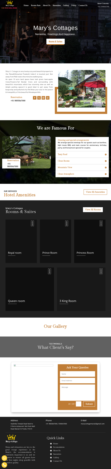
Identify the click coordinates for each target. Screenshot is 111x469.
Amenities (57, 6)
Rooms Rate (36, 6)
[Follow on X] (39, 98)
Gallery (66, 6)
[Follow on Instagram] (43, 98)
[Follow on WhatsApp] (47, 98)
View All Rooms (93, 209)
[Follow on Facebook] (34, 98)
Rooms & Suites (55, 41)
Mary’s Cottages (55, 27)
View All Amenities (95, 192)
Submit (89, 404)
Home (26, 6)
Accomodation (58, 447)
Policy (73, 6)
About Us (46, 6)
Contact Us (83, 6)
